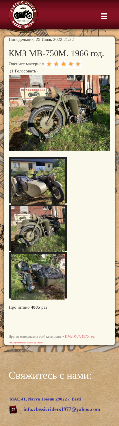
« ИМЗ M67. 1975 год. (78, 336)
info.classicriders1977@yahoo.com (61, 409)
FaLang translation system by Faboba (26, 342)
